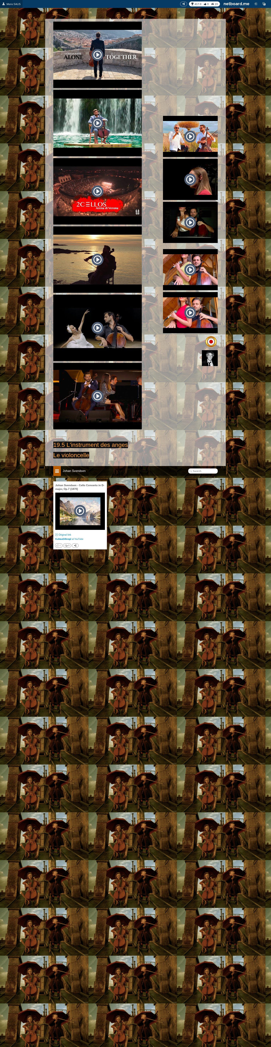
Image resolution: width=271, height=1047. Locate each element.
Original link (65, 534)
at (69, 539)
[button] (264, 4)
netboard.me (236, 3)
